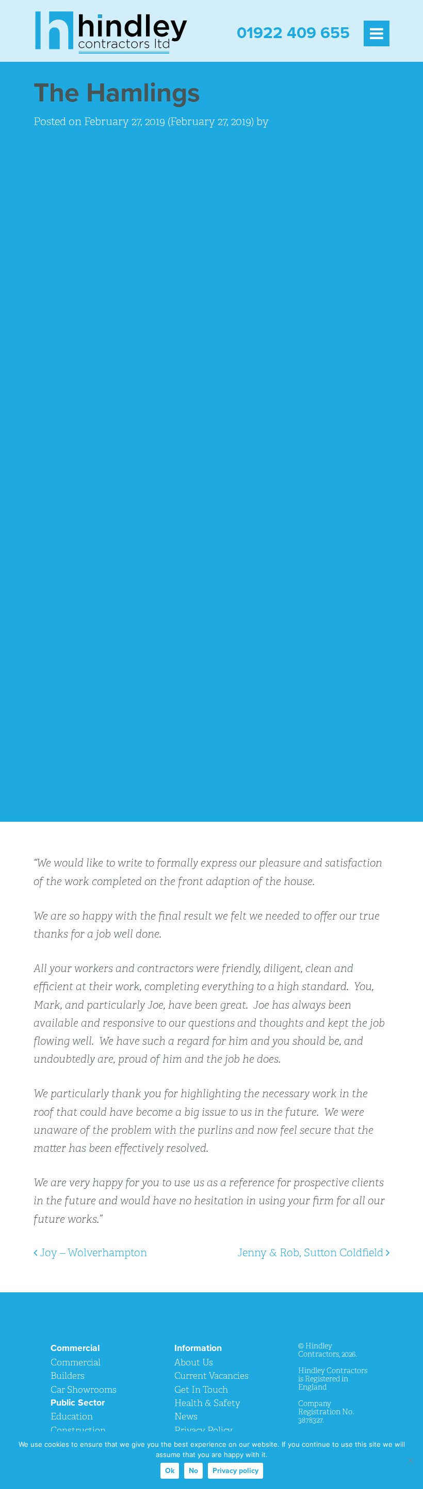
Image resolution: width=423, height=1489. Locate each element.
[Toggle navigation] (376, 32)
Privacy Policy (203, 1430)
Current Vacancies (211, 1375)
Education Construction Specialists (78, 1429)
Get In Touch (201, 1389)
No (193, 1470)
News (186, 1416)
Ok (169, 1470)
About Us (193, 1362)
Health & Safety (207, 1403)
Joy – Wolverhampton (92, 1252)
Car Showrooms (84, 1389)
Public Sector (78, 1402)
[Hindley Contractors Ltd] (111, 32)
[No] (410, 1460)
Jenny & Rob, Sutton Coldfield (311, 1252)
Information (198, 1348)
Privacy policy (235, 1470)
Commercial (75, 1348)
